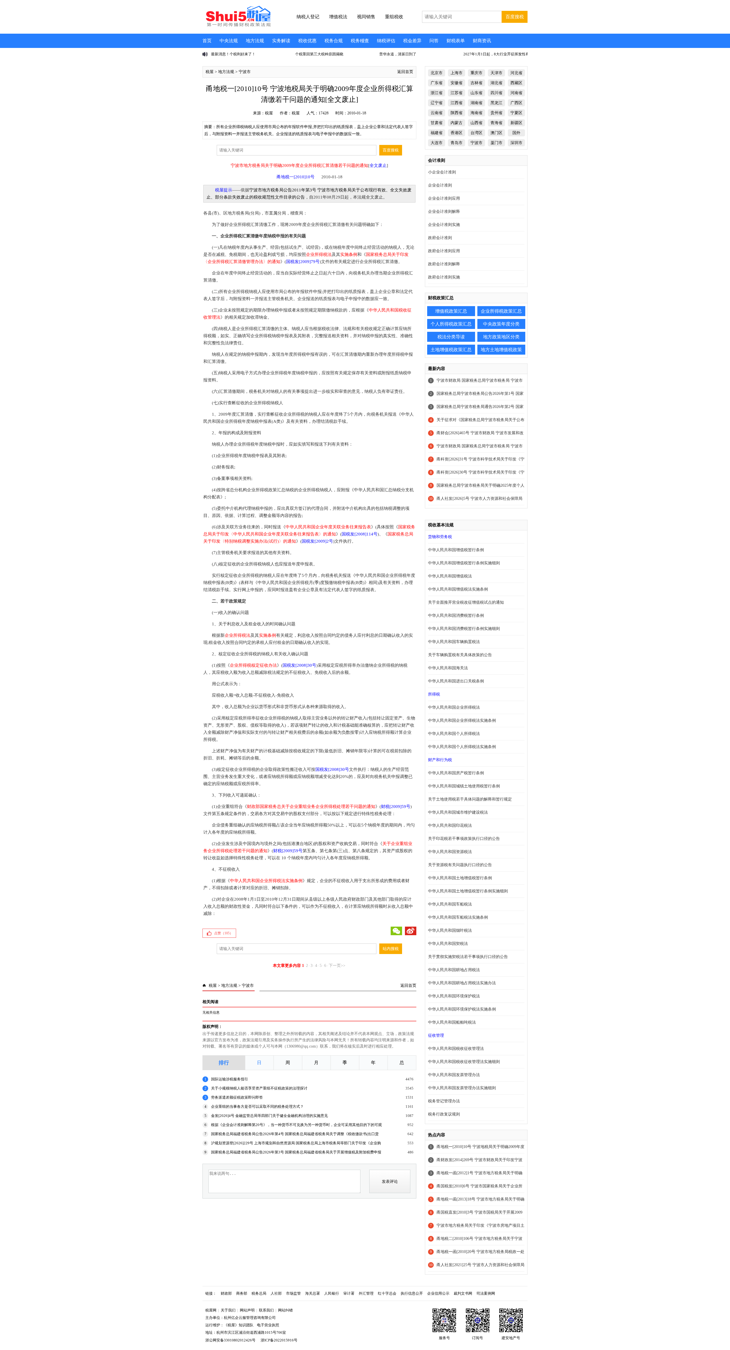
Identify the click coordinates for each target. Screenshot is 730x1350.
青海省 (496, 123)
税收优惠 (307, 40)
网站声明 (247, 1310)
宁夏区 (516, 113)
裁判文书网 (463, 1293)
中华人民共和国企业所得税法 (454, 707)
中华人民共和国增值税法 (450, 576)
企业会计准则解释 (444, 211)
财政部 (226, 1293)
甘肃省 (437, 123)
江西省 (457, 103)
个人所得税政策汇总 (451, 324)
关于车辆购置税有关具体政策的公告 (460, 655)
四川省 (496, 93)
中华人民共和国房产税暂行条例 (456, 773)
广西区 (516, 103)
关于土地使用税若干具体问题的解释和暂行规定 (470, 799)
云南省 (437, 113)
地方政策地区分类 (501, 336)
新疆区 (516, 123)
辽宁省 (437, 103)
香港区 (457, 133)
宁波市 (245, 72)
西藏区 (516, 83)
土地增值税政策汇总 (451, 349)
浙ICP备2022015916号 (279, 1340)
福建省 (437, 133)
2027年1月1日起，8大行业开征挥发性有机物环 (417, 54)
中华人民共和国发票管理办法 (454, 1075)
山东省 (476, 93)
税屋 (210, 72)
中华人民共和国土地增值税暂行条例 (460, 878)
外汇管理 (366, 1293)
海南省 (476, 113)
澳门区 (496, 133)
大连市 (437, 143)
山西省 (476, 123)
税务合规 (334, 40)
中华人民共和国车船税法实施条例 (458, 917)
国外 (516, 133)
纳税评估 (386, 40)
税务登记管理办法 (444, 1101)
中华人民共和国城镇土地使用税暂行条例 (464, 786)
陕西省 (457, 113)
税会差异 (412, 40)
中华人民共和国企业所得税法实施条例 (462, 720)
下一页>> (337, 965)
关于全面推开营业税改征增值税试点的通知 (466, 602)
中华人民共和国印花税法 (450, 825)
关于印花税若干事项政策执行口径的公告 (464, 838)
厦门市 (496, 143)
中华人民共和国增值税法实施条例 (458, 589)
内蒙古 (457, 123)
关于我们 (228, 1310)
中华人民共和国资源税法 (450, 852)
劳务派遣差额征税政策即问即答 (237, 1097)
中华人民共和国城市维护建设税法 (458, 812)
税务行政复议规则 (444, 1114)
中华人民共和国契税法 (448, 943)
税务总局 (259, 1293)
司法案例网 (485, 1293)
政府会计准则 (440, 238)
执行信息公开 (412, 1293)
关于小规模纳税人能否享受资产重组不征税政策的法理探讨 (259, 1088)
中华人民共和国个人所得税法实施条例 (462, 747)
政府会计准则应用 (444, 251)
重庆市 (476, 73)
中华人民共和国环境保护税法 (454, 996)
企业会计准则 (440, 185)
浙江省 (437, 93)
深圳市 (516, 143)
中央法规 (229, 40)
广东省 (437, 83)
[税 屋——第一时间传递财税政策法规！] (237, 26)
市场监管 (293, 1293)
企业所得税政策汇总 (501, 311)
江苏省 (457, 93)
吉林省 (476, 83)
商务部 (241, 1293)
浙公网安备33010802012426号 (230, 1340)
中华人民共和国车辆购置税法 (454, 642)
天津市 (496, 73)
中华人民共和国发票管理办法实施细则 (462, 1088)
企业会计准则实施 (444, 225)
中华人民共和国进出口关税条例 (456, 681)
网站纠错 (285, 1310)
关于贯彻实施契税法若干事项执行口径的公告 (468, 957)
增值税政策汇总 (451, 311)
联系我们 (266, 1310)
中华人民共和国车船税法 (450, 904)
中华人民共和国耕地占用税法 (454, 970)
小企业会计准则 (442, 172)
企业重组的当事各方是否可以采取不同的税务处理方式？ (257, 1106)
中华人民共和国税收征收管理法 (456, 1048)
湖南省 (476, 103)
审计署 (348, 1293)
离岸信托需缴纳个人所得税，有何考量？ (496, 54)
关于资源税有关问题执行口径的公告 (460, 865)
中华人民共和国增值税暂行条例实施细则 (464, 563)
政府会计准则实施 (444, 277)
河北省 (516, 73)
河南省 (516, 93)
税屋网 (210, 1310)
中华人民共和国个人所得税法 (454, 733)
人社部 (276, 1293)
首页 (207, 40)
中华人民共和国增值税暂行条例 (456, 550)
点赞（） (223, 933)
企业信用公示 (438, 1293)
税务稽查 (360, 40)
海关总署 (312, 1293)
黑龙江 (496, 103)
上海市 (457, 73)
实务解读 (281, 40)
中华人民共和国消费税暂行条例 (456, 615)
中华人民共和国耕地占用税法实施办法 (462, 983)
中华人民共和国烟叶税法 (450, 930)
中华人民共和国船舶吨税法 (452, 1022)
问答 (434, 40)
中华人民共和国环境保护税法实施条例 (462, 1009)
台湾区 (476, 133)
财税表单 (456, 40)
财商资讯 (482, 40)
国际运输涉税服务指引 (229, 1079)
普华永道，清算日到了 (313, 54)
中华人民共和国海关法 (448, 668)
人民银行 (331, 1293)
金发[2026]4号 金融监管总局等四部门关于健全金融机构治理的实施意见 (269, 1115)
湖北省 (496, 83)
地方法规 (255, 40)
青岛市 (457, 143)
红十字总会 (387, 1293)
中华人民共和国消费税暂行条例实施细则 (464, 629)
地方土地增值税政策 (501, 349)
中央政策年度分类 (501, 324)
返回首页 (405, 72)
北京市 (437, 73)
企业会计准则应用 (444, 198)
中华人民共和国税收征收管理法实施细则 (464, 1062)
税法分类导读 (451, 336)
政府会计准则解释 (444, 264)
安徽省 (457, 83)
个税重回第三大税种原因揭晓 (235, 54)
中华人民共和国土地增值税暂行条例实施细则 (468, 891)
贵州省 (496, 113)
